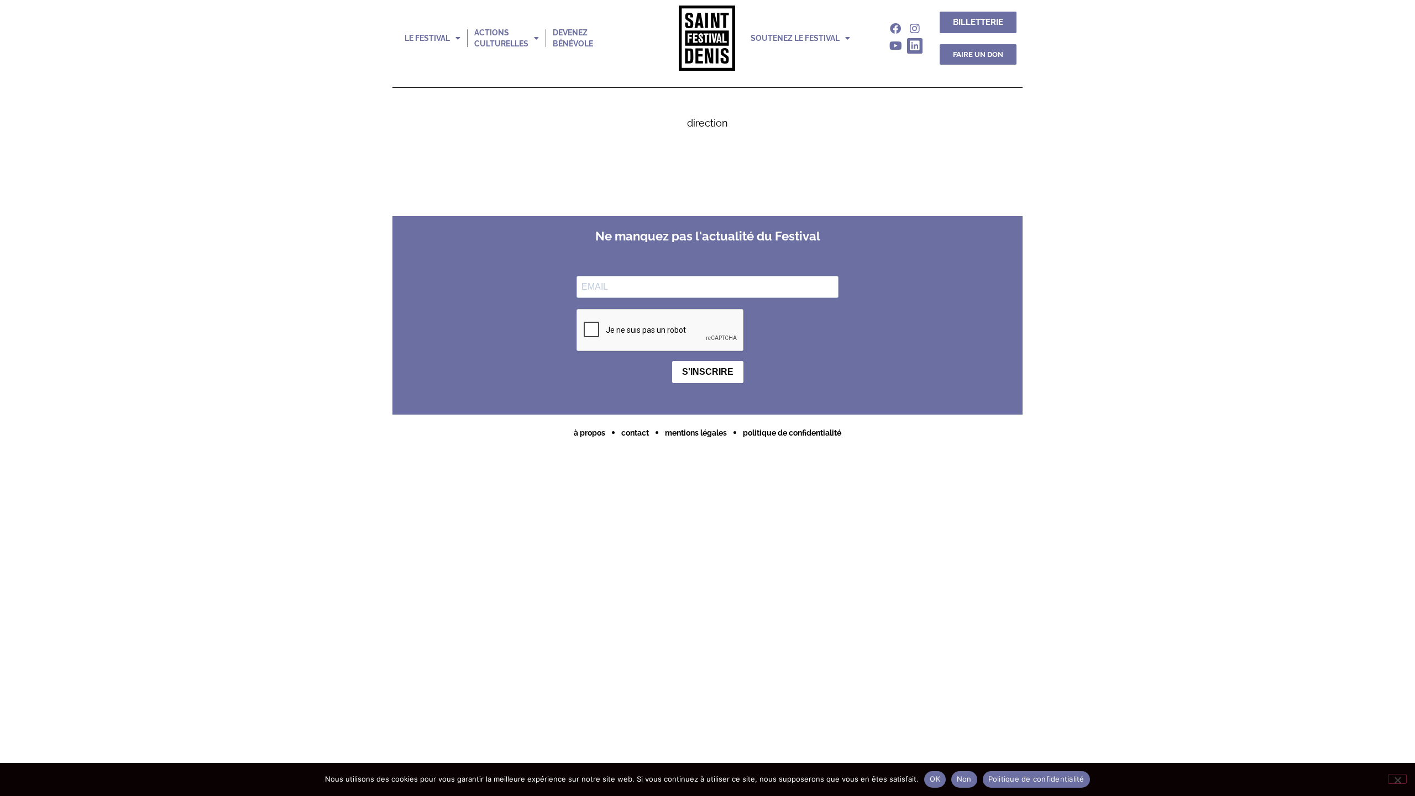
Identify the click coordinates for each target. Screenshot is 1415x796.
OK (935, 778)
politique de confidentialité (792, 432)
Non (964, 778)
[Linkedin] (915, 46)
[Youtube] (895, 46)
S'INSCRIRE (707, 371)
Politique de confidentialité (1036, 778)
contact (635, 432)
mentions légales (696, 432)
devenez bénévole (573, 38)
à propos (589, 432)
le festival (427, 38)
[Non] (1397, 779)
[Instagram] (915, 28)
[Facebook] (895, 28)
